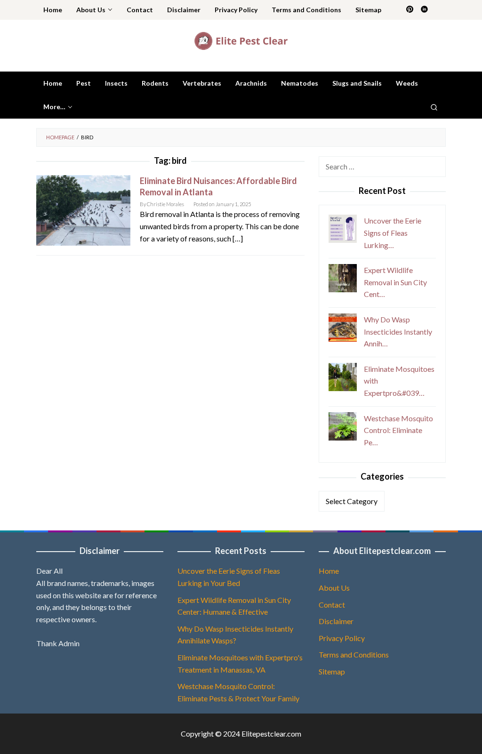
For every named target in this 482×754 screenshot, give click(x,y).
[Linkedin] (424, 10)
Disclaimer (336, 621)
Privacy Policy (342, 638)
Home (329, 570)
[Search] (434, 107)
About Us (334, 587)
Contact (332, 604)
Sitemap (332, 671)
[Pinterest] (409, 10)
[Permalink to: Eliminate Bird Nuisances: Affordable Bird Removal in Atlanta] (83, 209)
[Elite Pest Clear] (241, 39)
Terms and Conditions (354, 654)
